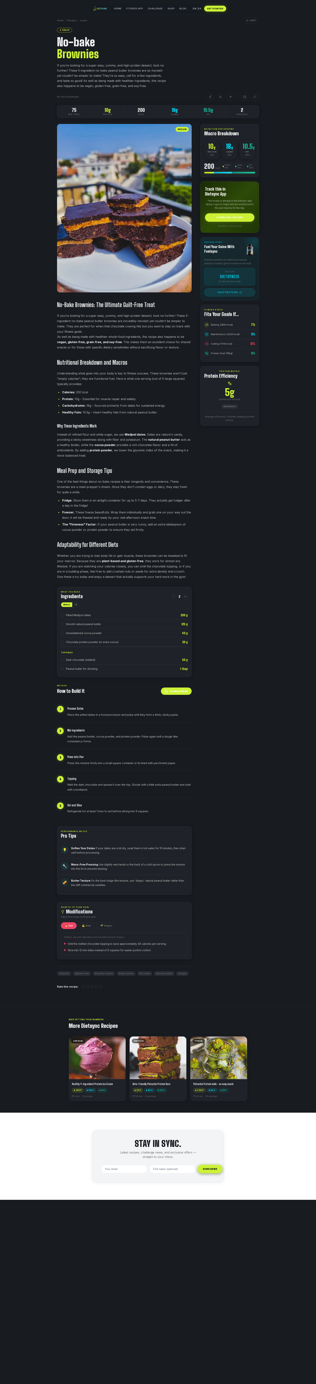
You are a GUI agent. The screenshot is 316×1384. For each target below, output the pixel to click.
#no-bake (144, 973)
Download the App (230, 217)
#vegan (182, 973)
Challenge (155, 8)
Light (253, 20)
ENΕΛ (197, 8)
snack (83, 20)
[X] (220, 97)
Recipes (71, 20)
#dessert (64, 973)
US (75, 604)
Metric (66, 604)
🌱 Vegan (106, 925)
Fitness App (134, 8)
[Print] (245, 97)
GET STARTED (215, 8)
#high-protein (126, 973)
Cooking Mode (178, 691)
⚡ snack (64, 30)
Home (117, 8)
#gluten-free (82, 973)
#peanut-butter (164, 973)
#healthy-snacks (104, 973)
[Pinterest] (231, 97)
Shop (171, 8)
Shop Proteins (227, 292)
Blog (182, 8)
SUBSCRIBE (210, 1169)
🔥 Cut (69, 925)
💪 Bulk (86, 925)
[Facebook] (210, 97)
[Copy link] (255, 97)
